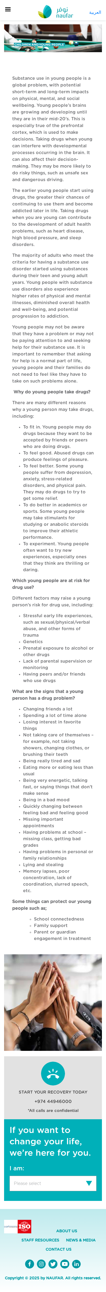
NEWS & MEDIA (81, 1240)
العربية (95, 12)
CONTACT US (58, 1249)
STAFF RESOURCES (40, 1240)
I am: (17, 1168)
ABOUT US (66, 1231)
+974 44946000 (53, 1102)
